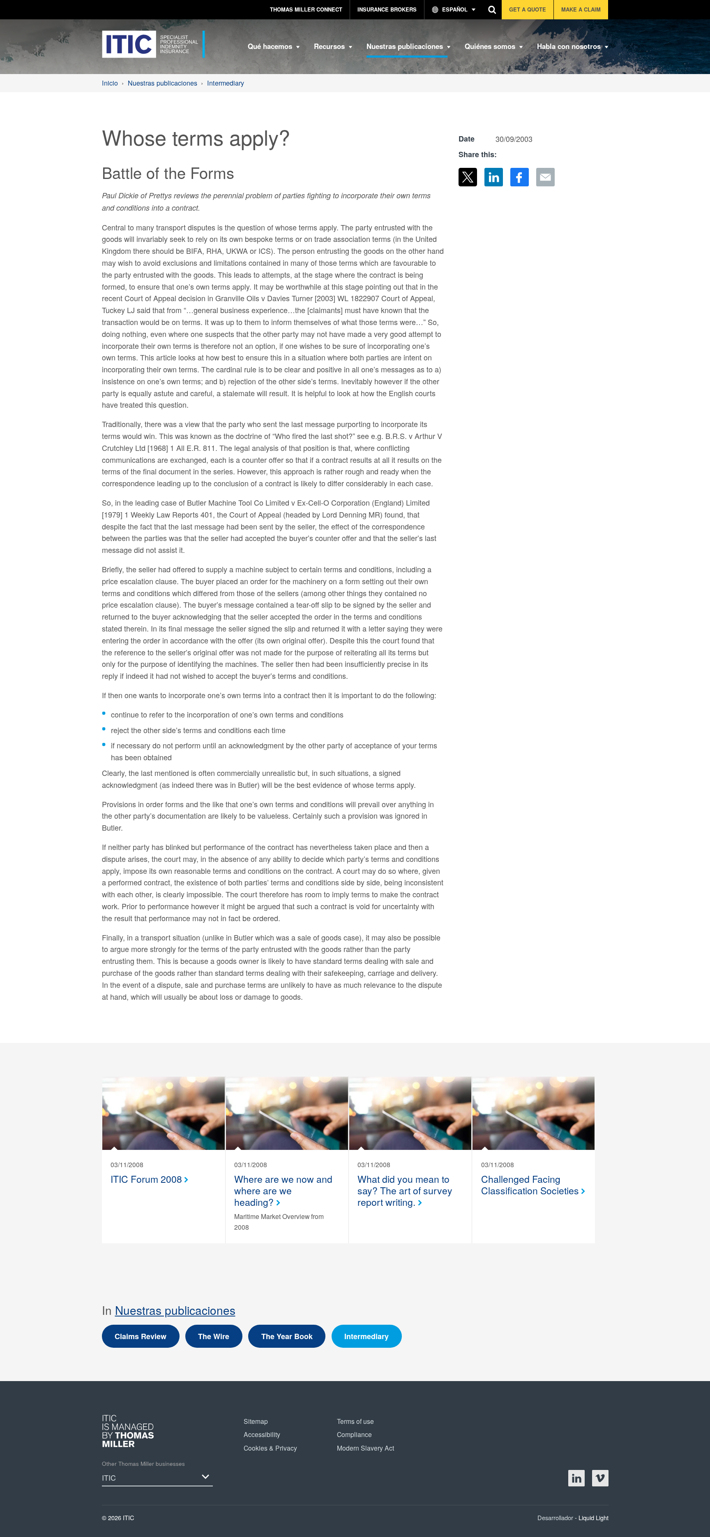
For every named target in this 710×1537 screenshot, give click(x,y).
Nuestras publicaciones (175, 1310)
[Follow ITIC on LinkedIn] (576, 1478)
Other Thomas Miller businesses (143, 1463)
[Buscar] (492, 9)
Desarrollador (556, 1517)
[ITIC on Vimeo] (600, 1478)
